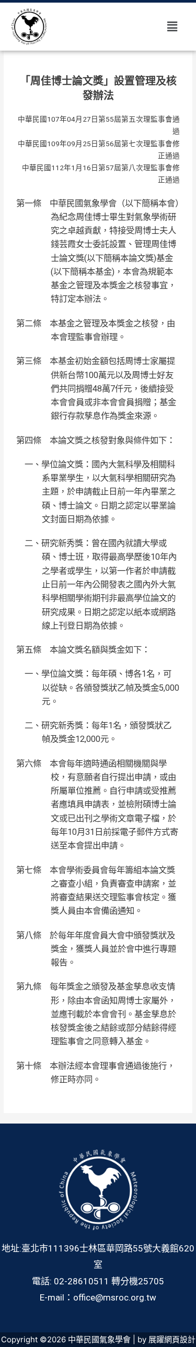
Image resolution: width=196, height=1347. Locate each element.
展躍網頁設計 (171, 1339)
